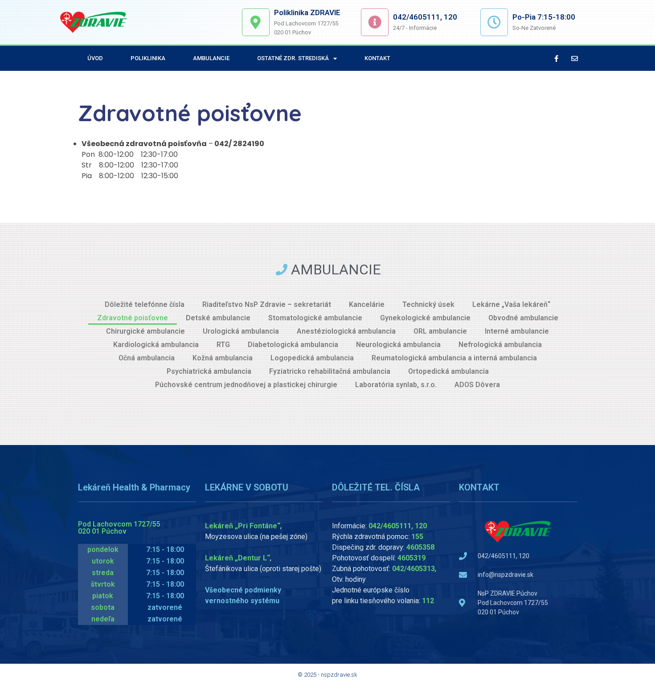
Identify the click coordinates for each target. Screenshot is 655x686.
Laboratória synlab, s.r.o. (396, 384)
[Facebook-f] (556, 58)
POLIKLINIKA (148, 58)
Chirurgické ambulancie (145, 331)
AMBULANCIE (211, 58)
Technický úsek (428, 304)
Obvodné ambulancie (523, 318)
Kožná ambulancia (222, 358)
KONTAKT (377, 58)
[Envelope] (574, 58)
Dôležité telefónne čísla (144, 304)
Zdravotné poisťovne (132, 318)
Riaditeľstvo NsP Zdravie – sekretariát (266, 304)
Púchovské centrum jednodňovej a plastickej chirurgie (246, 384)
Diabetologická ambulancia (293, 344)
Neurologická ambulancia (398, 344)
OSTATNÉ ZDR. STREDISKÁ (293, 58)
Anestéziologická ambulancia (346, 331)
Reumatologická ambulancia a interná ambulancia (454, 358)
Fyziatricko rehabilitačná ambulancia (329, 371)
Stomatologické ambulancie (315, 318)
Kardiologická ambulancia (156, 344)
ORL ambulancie (440, 331)
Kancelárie (367, 304)
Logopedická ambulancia (312, 358)
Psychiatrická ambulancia (209, 371)
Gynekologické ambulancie (425, 318)
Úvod (95, 58)
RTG (223, 344)
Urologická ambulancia (241, 331)
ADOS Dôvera (477, 384)
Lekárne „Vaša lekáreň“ (511, 304)
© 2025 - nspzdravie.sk (327, 674)
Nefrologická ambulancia (500, 344)
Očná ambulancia (147, 358)
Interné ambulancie (517, 331)
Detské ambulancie (218, 318)
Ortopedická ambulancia (448, 371)
